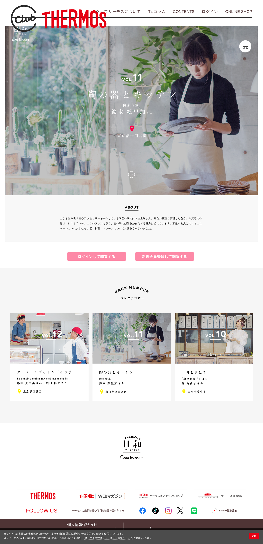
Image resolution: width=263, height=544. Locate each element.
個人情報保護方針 (82, 525)
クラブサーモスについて (118, 11)
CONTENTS (183, 11)
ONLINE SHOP (238, 11)
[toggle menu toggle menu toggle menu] (245, 46)
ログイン (210, 11)
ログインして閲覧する (96, 256)
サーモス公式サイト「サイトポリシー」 (107, 538)
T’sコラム (157, 11)
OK (254, 536)
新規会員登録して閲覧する (164, 256)
